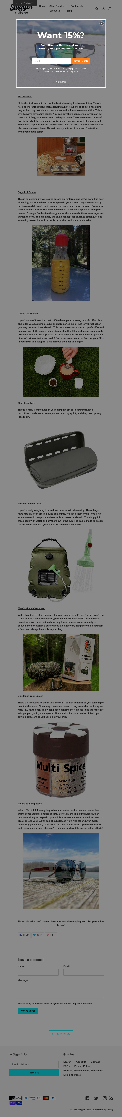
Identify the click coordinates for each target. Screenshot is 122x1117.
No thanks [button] (61, 81)
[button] (102, 23)
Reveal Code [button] (80, 60)
